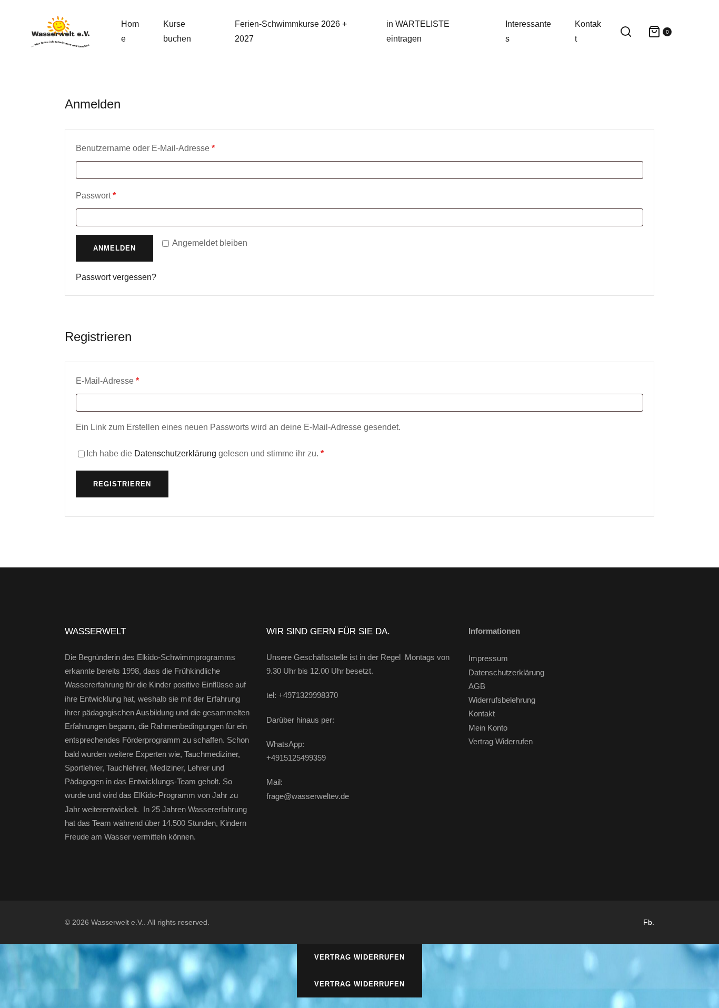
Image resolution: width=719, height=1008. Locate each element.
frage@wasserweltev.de (307, 796)
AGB (476, 686)
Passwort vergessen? (116, 277)
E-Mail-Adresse (129, 380)
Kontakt (481, 713)
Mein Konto (487, 727)
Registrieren (122, 484)
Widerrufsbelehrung (501, 699)
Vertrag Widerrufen (500, 741)
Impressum (488, 658)
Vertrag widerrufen (359, 957)
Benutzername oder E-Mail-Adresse (166, 148)
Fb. (648, 922)
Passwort (117, 195)
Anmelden (114, 248)
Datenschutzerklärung (175, 453)
